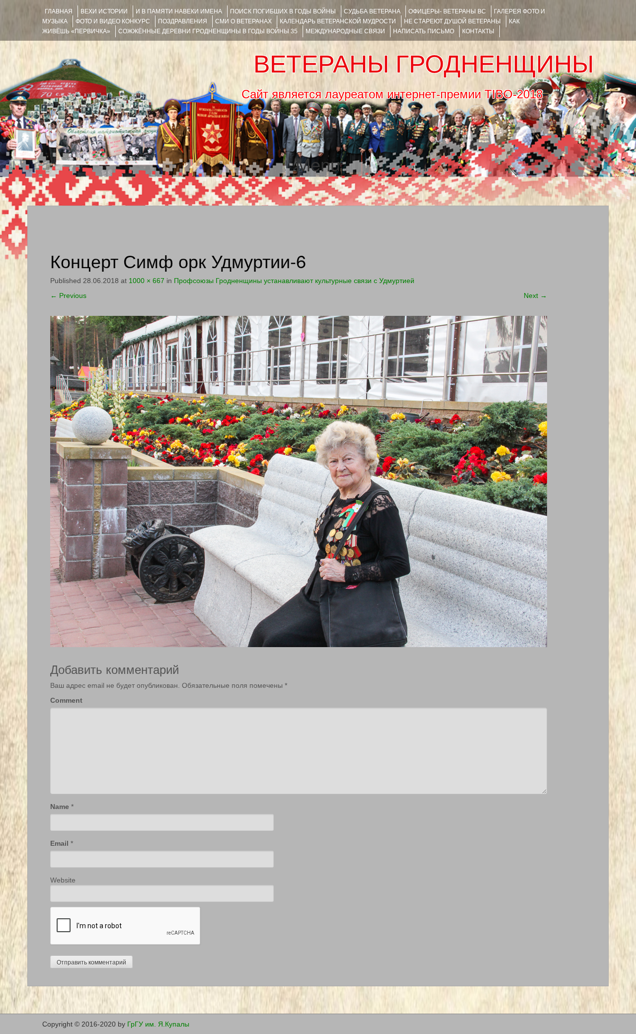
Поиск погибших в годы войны (283, 11)
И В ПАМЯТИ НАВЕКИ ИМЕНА (179, 11)
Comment (66, 700)
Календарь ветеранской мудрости (338, 21)
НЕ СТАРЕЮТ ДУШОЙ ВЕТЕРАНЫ (452, 21)
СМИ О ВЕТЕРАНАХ (243, 21)
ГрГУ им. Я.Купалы (158, 1024)
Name (59, 807)
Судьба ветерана (372, 11)
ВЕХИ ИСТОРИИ (104, 11)
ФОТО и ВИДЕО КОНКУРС (113, 21)
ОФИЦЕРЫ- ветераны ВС (447, 11)
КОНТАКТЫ (478, 31)
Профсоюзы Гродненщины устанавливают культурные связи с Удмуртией (294, 281)
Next (535, 295)
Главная (59, 11)
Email (59, 843)
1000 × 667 (146, 281)
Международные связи (345, 31)
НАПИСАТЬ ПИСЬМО (423, 31)
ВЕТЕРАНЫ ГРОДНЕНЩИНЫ (423, 64)
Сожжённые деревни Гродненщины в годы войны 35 (208, 31)
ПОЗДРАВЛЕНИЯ (182, 21)
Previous (68, 295)
